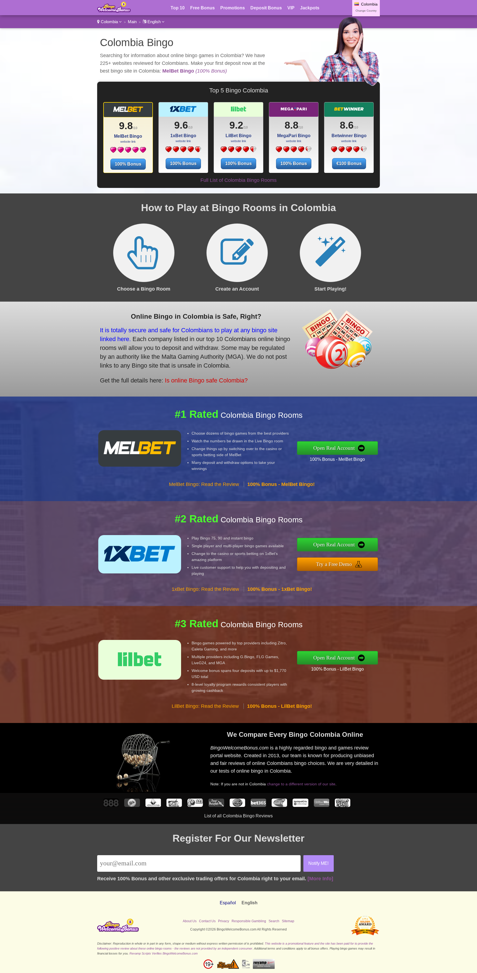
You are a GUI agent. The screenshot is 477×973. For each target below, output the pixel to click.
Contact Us (207, 921)
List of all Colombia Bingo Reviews (238, 816)
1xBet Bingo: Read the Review (205, 589)
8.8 (291, 125)
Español (228, 902)
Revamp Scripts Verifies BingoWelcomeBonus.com (163, 953)
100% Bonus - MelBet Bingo (337, 459)
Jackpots (309, 8)
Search (274, 921)
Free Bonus (202, 8)
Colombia (109, 21)
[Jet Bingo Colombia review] (174, 805)
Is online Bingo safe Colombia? (206, 380)
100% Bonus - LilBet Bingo (337, 669)
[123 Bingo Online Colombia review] (195, 805)
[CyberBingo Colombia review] (153, 805)
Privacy (223, 921)
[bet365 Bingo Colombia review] (258, 805)
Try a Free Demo (334, 564)
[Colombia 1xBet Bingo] (183, 111)
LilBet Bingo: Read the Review (205, 706)
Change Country (366, 10)
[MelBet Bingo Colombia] (128, 152)
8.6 (347, 125)
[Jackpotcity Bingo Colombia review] (300, 805)
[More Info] (320, 878)
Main (132, 21)
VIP (291, 8)
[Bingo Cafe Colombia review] (279, 805)
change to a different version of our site (301, 784)
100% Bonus (128, 164)
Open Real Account (334, 448)
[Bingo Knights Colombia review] (216, 805)
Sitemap (288, 921)
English (154, 21)
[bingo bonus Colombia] (114, 11)
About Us (190, 921)
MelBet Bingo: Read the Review (204, 484)
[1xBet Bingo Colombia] (183, 151)
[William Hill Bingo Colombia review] (321, 805)
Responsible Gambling (249, 921)
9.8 (126, 125)
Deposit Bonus (266, 8)
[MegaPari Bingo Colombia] (293, 151)
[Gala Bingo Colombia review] (132, 805)
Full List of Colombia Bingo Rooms (238, 180)
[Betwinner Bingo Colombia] (349, 151)
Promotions (232, 8)
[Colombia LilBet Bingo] (238, 111)
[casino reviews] (118, 931)
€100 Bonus (349, 163)
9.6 (181, 125)
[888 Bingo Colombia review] (111, 805)
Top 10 (178, 8)
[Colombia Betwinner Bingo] (349, 111)
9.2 (236, 125)
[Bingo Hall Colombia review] (237, 805)
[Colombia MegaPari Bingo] (293, 111)
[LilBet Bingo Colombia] (238, 151)
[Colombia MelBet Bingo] (128, 111)
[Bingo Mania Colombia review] (342, 805)
